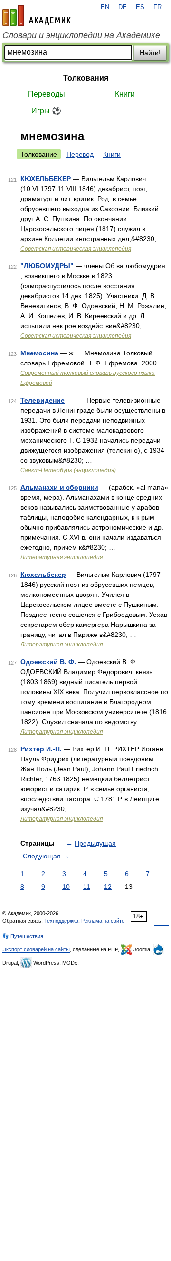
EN (105, 7)
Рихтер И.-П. (41, 749)
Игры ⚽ (46, 111)
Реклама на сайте (102, 921)
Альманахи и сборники (59, 487)
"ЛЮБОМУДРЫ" (47, 266)
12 (108, 886)
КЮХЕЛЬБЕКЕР (45, 178)
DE (122, 7)
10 (66, 886)
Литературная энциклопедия (61, 557)
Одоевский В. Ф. (48, 662)
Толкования (85, 78)
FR (157, 7)
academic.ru (36, 15)
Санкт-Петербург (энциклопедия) (68, 470)
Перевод (80, 154)
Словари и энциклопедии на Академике (81, 35)
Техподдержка (61, 921)
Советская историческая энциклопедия (75, 248)
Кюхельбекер (43, 574)
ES (140, 7)
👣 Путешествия (22, 936)
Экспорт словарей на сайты (36, 949)
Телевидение (42, 400)
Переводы (46, 94)
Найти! (150, 53)
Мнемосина (39, 353)
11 (86, 886)
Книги (125, 94)
